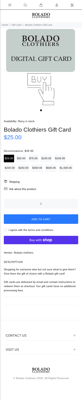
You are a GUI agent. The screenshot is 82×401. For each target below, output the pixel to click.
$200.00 (10, 167)
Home (5, 25)
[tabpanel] (41, 67)
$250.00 (23, 167)
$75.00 (33, 158)
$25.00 (9, 158)
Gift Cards (16, 25)
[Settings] (72, 5)
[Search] (25, 5)
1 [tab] (41, 110)
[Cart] (41, 5)
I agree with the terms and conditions (31, 229)
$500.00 (51, 167)
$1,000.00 (66, 167)
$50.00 (21, 158)
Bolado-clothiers (23, 252)
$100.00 (46, 158)
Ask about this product (22, 188)
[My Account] (56, 5)
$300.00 (37, 167)
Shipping (14, 181)
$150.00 (60, 158)
